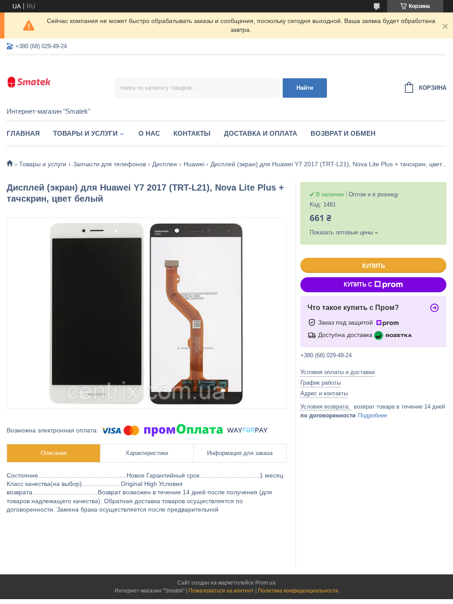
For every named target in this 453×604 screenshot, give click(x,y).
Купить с (358, 284)
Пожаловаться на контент (221, 591)
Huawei (194, 164)
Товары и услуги (85, 133)
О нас (149, 133)
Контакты (192, 133)
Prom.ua (265, 583)
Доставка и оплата (260, 133)
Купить (373, 266)
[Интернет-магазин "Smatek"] (61, 82)
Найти (304, 87)
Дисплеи (164, 164)
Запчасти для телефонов (109, 164)
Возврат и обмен (343, 133)
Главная (23, 133)
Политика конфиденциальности (298, 591)
